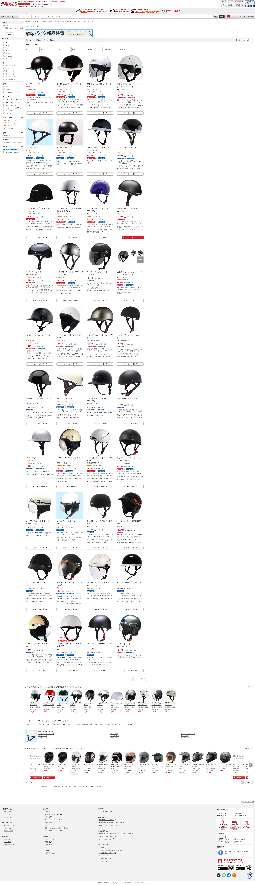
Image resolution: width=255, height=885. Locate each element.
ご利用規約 (102, 847)
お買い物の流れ (221, 813)
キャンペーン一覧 (9, 825)
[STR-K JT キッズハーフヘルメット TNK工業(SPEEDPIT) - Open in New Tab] (144, 696)
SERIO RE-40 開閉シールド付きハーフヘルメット (129, 85)
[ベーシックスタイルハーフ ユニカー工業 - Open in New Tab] (63, 696)
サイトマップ (103, 861)
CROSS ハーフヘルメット (98, 147)
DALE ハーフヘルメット (127, 208)
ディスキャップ (42, 736)
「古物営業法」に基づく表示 (107, 853)
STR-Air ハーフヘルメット (98, 582)
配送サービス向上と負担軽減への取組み (56, 828)
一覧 (47, 40)
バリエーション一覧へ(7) (100, 174)
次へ (142, 679)
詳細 (215, 16)
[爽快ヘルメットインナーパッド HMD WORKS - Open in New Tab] (239, 757)
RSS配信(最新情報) (9, 844)
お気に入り (251, 16)
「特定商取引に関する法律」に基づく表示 (111, 850)
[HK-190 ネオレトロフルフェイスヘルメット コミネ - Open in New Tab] (144, 757)
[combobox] (122, 16)
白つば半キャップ (64, 147)
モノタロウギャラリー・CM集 (53, 830)
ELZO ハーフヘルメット (36, 272)
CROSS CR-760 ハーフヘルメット (69, 459)
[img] (9, 4)
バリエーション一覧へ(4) (40, 113)
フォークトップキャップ (188, 734)
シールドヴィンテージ (65, 521)
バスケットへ (134, 237)
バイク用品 (43, 21)
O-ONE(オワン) (123, 644)
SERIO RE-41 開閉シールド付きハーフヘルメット (129, 273)
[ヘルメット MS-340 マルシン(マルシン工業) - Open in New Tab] (225, 757)
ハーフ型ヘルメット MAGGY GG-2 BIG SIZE (68, 209)
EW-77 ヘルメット (64, 398)
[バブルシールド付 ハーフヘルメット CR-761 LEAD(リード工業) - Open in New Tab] (130, 696)
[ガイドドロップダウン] (239, 5)
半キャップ (31, 458)
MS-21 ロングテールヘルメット (38, 399)
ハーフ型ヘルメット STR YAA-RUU (100, 459)
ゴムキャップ (185, 738)
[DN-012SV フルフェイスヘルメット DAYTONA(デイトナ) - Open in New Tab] (212, 757)
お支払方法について (240, 813)
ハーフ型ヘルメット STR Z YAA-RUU (98, 209)
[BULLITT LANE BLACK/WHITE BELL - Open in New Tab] (117, 757)
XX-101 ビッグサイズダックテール (99, 522)
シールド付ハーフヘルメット (38, 644)
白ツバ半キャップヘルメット (129, 582)
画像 (40, 40)
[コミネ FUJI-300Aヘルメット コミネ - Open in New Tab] (103, 696)
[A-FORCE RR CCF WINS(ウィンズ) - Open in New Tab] (49, 757)
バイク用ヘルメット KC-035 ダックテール (69, 273)
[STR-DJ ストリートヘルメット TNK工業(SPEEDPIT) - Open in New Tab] (171, 696)
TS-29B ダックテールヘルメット (130, 336)
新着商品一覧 (7, 817)
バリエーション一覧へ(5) (70, 113)
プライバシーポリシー (105, 855)
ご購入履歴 (40, 6)
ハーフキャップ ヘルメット (46, 734)
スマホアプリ (7, 842)
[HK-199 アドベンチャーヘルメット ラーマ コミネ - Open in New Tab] (185, 757)
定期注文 (31, 6)
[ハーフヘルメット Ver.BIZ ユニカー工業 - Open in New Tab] (90, 696)
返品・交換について (240, 816)
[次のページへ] (251, 765)
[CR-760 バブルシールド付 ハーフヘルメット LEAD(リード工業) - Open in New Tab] (157, 696)
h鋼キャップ (113, 738)
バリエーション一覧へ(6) (70, 364)
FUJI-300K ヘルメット (36, 582)
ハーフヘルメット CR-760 (37, 521)
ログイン (24, 4)
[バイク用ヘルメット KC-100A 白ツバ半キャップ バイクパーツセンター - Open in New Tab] (49, 696)
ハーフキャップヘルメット (37, 208)
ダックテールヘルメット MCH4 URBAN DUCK (130, 459)
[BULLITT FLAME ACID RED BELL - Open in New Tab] (130, 757)
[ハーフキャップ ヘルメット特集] (31, 741)
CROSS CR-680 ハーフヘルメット (39, 336)
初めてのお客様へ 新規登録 (41, 4)
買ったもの (242, 16)
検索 (221, 16)
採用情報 (45, 836)
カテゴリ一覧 (7, 811)
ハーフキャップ (24, 16)
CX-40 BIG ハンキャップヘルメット (69, 85)
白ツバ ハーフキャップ (126, 147)
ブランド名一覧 (8, 814)
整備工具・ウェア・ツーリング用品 (58, 21)
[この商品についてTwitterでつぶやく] (219, 877)
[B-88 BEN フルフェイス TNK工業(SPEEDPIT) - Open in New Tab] (103, 757)
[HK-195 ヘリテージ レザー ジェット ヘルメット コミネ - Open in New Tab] (171, 757)
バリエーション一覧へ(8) (100, 237)
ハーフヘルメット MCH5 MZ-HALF (68, 336)
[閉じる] (79, 38)
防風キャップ (114, 734)
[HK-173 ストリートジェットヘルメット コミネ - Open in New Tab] (157, 757)
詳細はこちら (101, 786)
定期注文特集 (7, 828)
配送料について (221, 816)
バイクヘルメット (76, 21)
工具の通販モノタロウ (31, 21)
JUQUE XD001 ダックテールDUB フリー (68, 645)
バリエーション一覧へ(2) (40, 300)
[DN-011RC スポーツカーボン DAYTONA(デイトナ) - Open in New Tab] (198, 757)
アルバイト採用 (49, 839)
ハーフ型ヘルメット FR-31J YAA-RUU (98, 399)
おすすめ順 (246, 40)
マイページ (22, 6)
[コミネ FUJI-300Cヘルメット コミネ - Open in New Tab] (76, 696)
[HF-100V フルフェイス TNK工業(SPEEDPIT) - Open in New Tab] (90, 757)
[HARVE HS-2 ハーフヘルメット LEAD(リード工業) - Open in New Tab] (36, 696)
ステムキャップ (42, 738)
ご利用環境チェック (105, 858)
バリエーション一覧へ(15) (39, 609)
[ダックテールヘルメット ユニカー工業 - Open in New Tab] (117, 696)
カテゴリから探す (5, 16)
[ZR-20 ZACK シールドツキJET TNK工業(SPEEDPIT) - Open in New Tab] (76, 757)
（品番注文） (14, 16)
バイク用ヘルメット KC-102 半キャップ (100, 336)
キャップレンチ (114, 736)
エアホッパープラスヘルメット (100, 272)
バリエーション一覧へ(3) (40, 174)
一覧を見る (83, 748)
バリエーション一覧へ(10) (69, 300)
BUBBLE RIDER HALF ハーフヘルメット (69, 583)
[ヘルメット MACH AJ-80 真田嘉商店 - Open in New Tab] (36, 757)
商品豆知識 (7, 839)
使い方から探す (8, 831)
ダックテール (32, 147)
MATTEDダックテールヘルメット (100, 645)
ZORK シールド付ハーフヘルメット (100, 85)
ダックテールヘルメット (127, 399)
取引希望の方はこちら (51, 853)
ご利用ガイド (224, 809)
